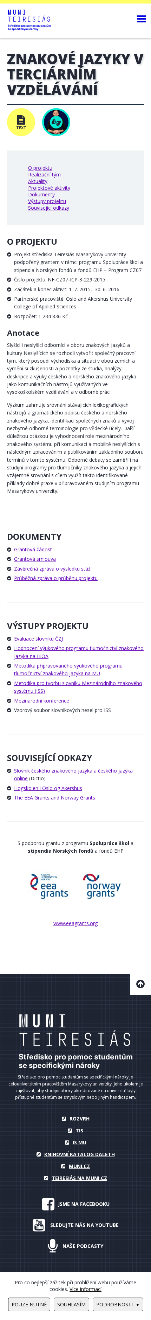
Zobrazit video (56, 122)
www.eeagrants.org (75, 923)
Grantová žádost (33, 549)
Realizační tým (44, 174)
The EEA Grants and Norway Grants (54, 797)
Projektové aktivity (49, 187)
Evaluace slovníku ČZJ (38, 638)
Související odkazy (48, 207)
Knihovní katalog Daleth (79, 1154)
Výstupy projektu (47, 201)
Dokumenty (41, 194)
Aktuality (37, 181)
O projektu (40, 168)
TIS (79, 1130)
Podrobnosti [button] (114, 1304)
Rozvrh (80, 1118)
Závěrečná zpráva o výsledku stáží (53, 568)
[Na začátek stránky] (140, 984)
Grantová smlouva (35, 559)
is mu (79, 1142)
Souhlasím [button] (71, 1304)
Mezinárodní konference (41, 700)
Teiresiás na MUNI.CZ (79, 1178)
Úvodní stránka (75, 1041)
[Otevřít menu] (141, 18)
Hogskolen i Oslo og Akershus (48, 788)
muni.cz (79, 1166)
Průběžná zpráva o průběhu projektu (56, 578)
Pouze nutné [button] (29, 1304)
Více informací (85, 1289)
